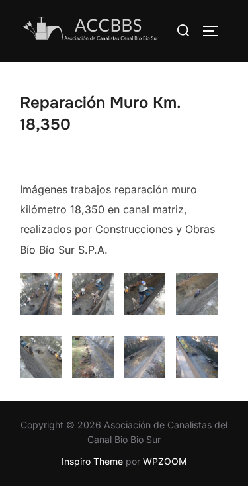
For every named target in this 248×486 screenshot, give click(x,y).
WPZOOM (165, 461)
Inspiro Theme (92, 461)
